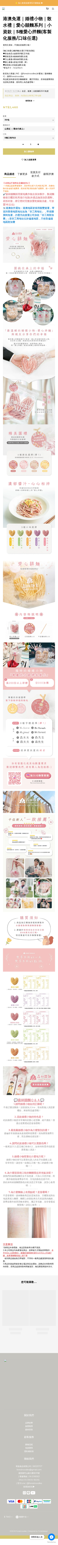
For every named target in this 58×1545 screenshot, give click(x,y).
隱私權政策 (29, 1451)
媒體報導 (29, 1426)
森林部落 (29, 1429)
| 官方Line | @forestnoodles (29, 1483)
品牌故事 (29, 1423)
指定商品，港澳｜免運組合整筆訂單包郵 (23, 95)
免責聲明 (29, 1448)
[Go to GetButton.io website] (51, 1542)
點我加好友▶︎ (29, 1486)
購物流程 (29, 1444)
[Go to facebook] (51, 1537)
